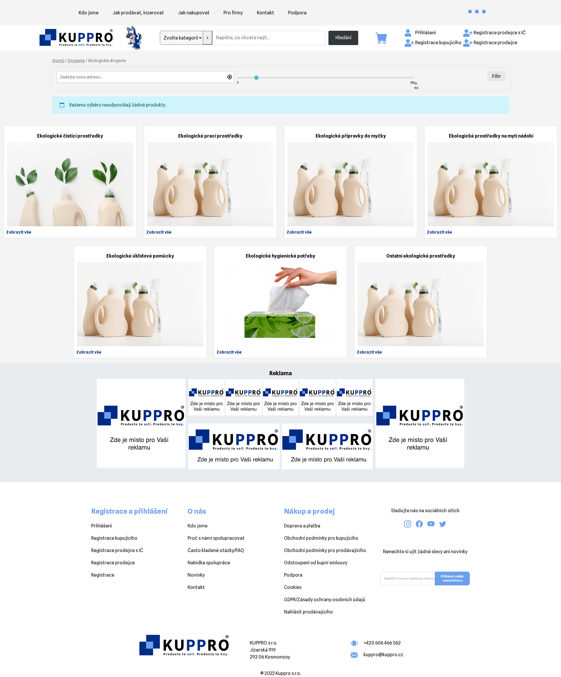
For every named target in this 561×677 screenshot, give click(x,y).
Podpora (297, 13)
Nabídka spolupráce (209, 562)
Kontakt (265, 13)
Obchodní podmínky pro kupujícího (321, 538)
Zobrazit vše (18, 232)
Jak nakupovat (193, 13)
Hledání (343, 37)
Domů (58, 60)
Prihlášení (101, 526)
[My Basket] (384, 38)
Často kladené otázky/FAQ (216, 550)
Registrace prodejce (495, 42)
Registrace (102, 575)
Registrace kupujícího (438, 42)
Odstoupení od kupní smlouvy (315, 562)
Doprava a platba (302, 526)
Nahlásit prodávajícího (308, 612)
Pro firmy (233, 13)
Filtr (496, 76)
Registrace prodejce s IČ (500, 32)
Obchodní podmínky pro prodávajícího (325, 550)
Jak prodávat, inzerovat (138, 13)
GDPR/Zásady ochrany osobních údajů (324, 599)
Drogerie (76, 60)
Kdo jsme (88, 13)
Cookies (293, 587)
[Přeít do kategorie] (207, 38)
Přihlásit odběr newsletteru (452, 578)
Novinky (196, 575)
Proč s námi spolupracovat (216, 538)
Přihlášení (425, 32)
